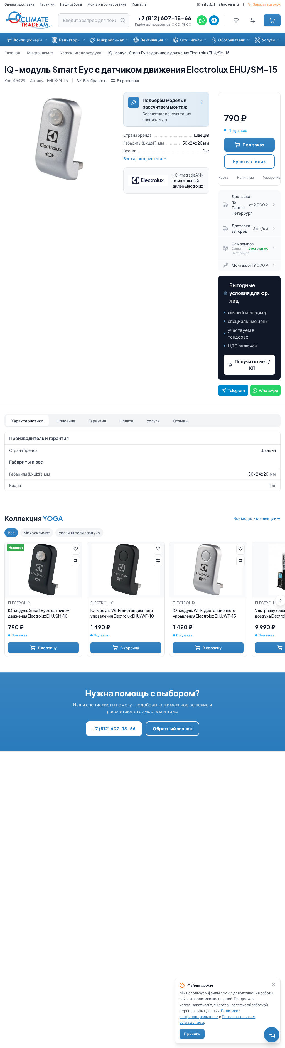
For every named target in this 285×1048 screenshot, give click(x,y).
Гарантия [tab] (97, 420)
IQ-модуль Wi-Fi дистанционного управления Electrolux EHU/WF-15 (204, 613)
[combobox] (93, 20)
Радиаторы (69, 39)
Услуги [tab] (153, 420)
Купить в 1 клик (249, 161)
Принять (192, 1033)
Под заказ (253, 145)
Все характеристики (142, 158)
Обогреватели (231, 39)
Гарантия (47, 4)
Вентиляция (152, 39)
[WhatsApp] (202, 20)
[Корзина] (272, 20)
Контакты (139, 4)
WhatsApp (268, 390)
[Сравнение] (252, 20)
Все (11, 532)
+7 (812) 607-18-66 (164, 17)
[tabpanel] (142, 461)
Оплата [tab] (126, 420)
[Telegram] (214, 20)
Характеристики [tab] (27, 420)
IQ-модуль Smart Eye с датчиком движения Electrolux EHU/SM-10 (39, 613)
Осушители (191, 39)
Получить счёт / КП (252, 364)
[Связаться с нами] (271, 1034)
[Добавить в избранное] (76, 549)
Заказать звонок (267, 4)
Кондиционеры (28, 39)
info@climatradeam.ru (220, 4)
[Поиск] (123, 20)
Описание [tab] (65, 420)
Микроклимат (110, 39)
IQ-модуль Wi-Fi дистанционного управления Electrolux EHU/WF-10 (122, 613)
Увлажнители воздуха (80, 52)
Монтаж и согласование (106, 4)
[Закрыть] (273, 984)
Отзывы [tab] (180, 420)
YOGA (53, 518)
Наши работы (71, 4)
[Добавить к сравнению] (76, 561)
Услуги (268, 39)
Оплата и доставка (19, 4)
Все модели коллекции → (257, 518)
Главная (12, 52)
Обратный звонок (172, 728)
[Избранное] (236, 20)
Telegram (236, 390)
